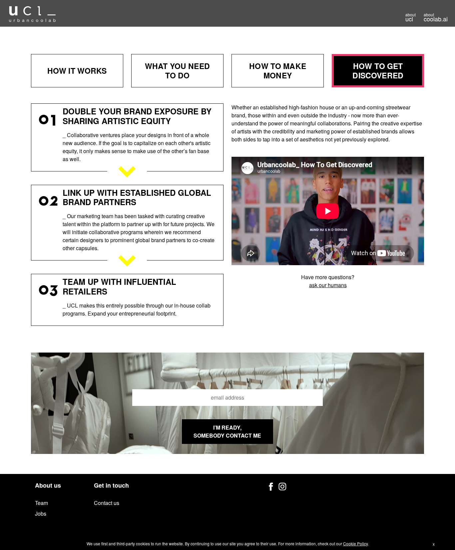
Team (41, 503)
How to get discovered (377, 70)
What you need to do (177, 70)
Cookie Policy (355, 543)
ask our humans (328, 285)
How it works (77, 70)
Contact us (106, 503)
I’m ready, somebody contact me (227, 431)
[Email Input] (227, 397)
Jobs (40, 513)
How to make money (277, 70)
